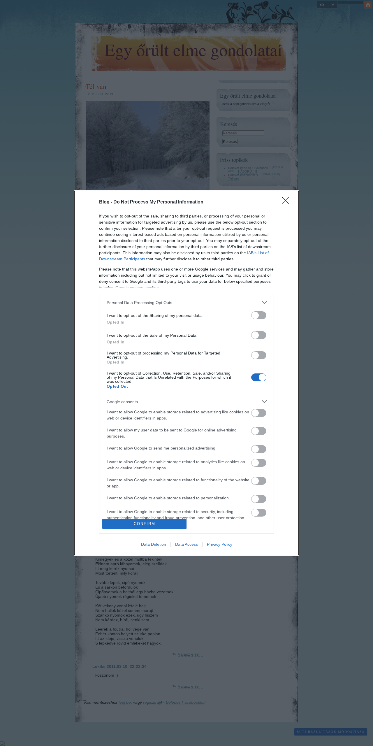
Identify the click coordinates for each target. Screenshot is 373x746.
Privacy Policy (219, 544)
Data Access (186, 544)
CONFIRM (144, 524)
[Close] (287, 202)
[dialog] (186, 373)
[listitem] (186, 302)
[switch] (258, 315)
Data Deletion (153, 544)
